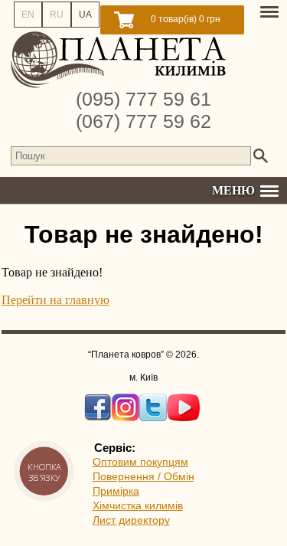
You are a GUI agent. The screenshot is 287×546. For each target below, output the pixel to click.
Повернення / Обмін (143, 476)
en (27, 14)
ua (85, 14)
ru (57, 14)
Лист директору (131, 520)
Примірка (116, 491)
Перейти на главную (55, 299)
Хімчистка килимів (138, 505)
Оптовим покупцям (140, 462)
